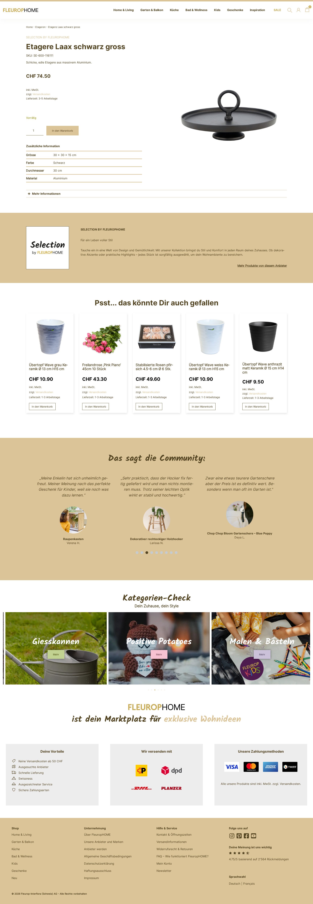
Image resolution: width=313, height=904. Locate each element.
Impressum (91, 878)
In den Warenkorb (62, 130)
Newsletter (163, 871)
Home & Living (22, 834)
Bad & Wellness (22, 856)
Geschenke (19, 871)
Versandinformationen (171, 842)
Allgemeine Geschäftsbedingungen (108, 856)
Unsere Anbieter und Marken (103, 842)
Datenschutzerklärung (99, 863)
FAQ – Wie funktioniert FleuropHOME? (182, 856)
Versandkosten (41, 94)
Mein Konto (164, 863)
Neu (14, 878)
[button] (137, 552)
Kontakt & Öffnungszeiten (173, 834)
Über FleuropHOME (97, 834)
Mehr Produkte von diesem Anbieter (262, 265)
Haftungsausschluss (97, 871)
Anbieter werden (95, 849)
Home (29, 27)
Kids (15, 863)
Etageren (40, 27)
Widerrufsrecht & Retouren (174, 849)
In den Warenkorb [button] (42, 406)
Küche (16, 849)
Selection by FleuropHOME (48, 37)
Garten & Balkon (23, 842)
